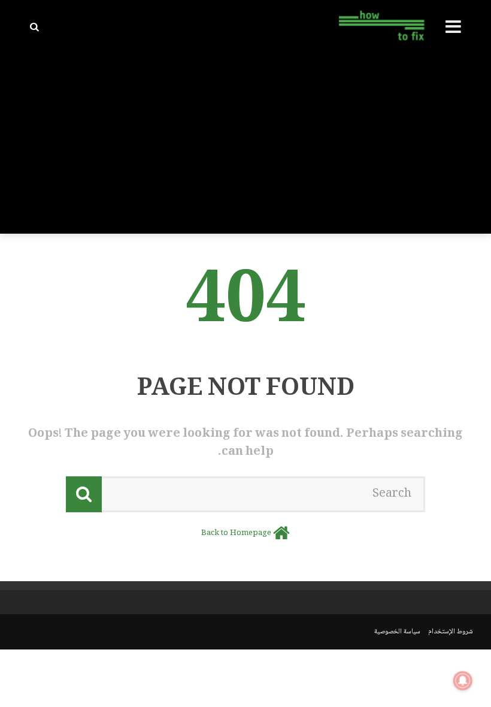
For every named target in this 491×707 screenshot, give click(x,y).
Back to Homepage (236, 533)
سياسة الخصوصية (397, 632)
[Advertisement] (245, 144)
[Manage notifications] (462, 680)
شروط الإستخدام (450, 632)
